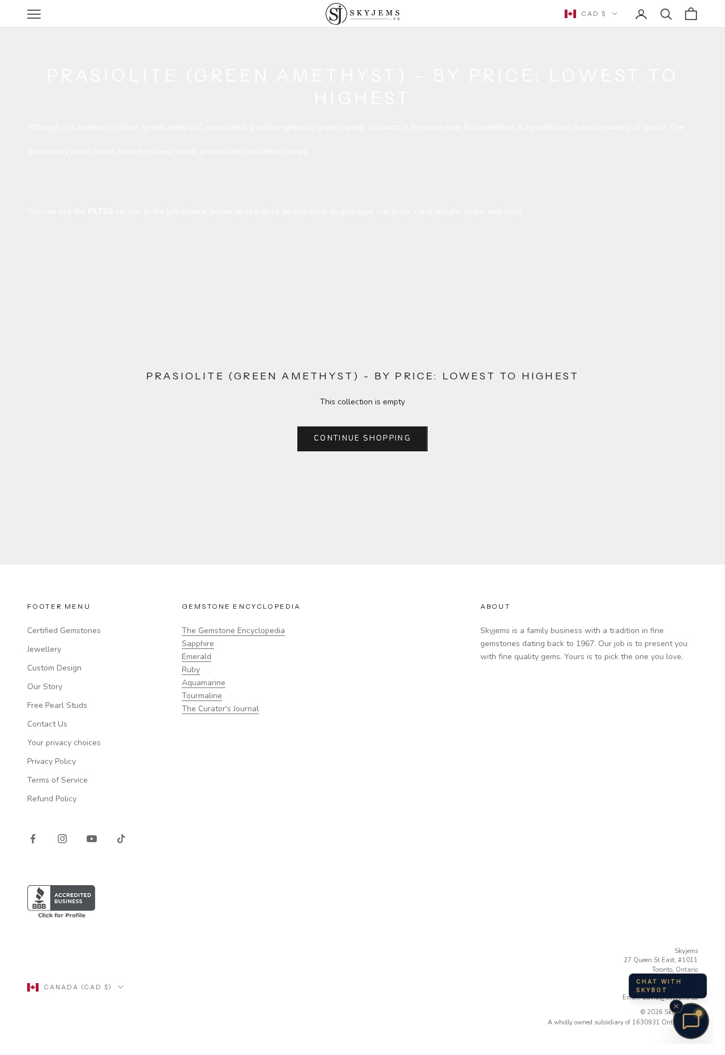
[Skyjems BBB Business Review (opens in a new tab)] (362, 902)
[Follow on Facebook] (33, 838)
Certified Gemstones (64, 630)
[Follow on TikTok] (121, 838)
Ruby (191, 669)
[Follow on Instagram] (62, 838)
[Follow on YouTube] (91, 838)
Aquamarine (203, 682)
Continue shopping (362, 438)
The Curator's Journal (220, 708)
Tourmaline (202, 695)
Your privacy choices (64, 742)
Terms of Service (57, 780)
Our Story (44, 686)
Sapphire (198, 643)
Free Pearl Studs (57, 705)
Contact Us (47, 724)
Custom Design (54, 668)
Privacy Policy (51, 761)
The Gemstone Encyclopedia (233, 630)
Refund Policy (51, 798)
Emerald (196, 656)
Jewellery (44, 649)
